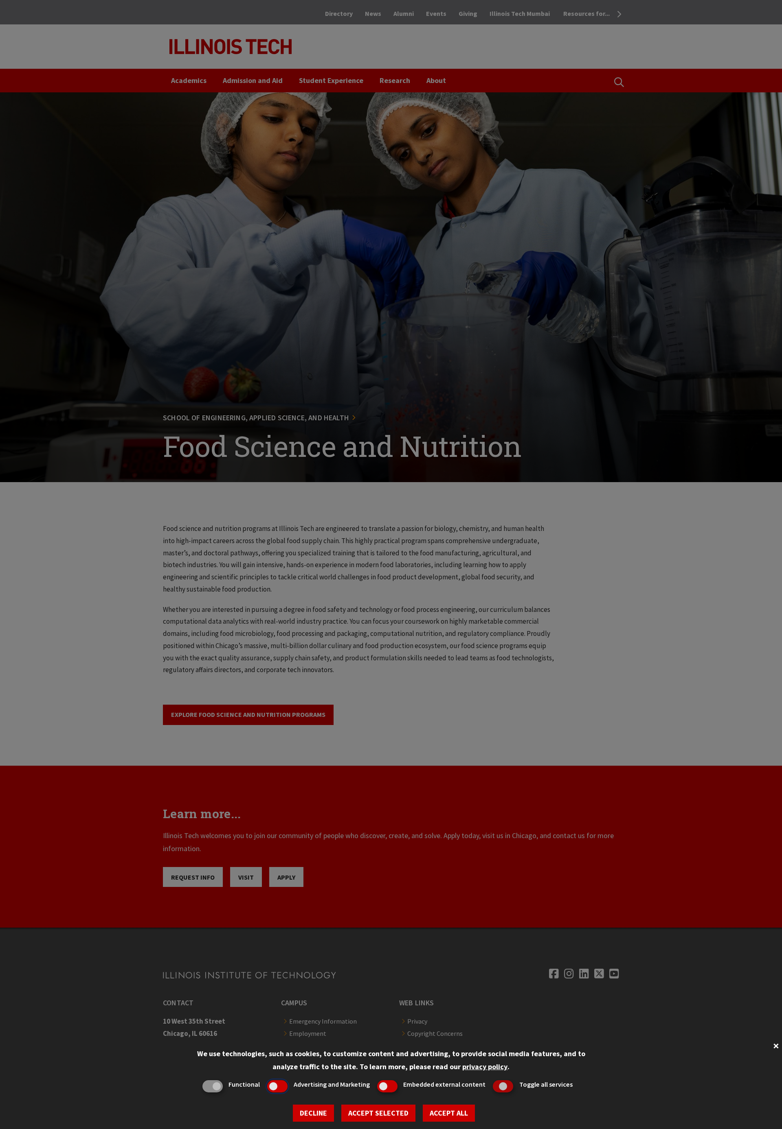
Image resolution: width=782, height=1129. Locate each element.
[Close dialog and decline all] (776, 1045)
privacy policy (484, 1066)
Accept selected (378, 1113)
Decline (313, 1113)
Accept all (449, 1113)
